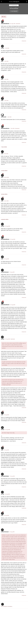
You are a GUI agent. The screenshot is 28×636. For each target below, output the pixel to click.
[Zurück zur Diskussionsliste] (1, 1)
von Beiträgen (13, 1)
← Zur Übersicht (14, 11)
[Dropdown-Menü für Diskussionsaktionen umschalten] (26, 1)
